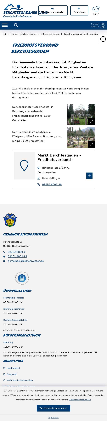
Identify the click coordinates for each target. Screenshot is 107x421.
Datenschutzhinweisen (80, 399)
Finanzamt (12, 374)
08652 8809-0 (17, 252)
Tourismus (79, 12)
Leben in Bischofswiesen (23, 34)
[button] (103, 39)
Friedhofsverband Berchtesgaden (81, 34)
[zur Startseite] (25, 10)
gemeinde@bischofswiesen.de (26, 261)
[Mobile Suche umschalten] (16, 25)
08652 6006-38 (52, 184)
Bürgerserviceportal (53, 12)
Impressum (53, 417)
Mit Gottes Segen (50, 34)
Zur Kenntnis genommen (53, 408)
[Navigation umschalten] (5, 25)
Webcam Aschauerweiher (20, 380)
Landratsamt (13, 368)
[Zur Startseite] (4, 34)
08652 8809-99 (17, 256)
